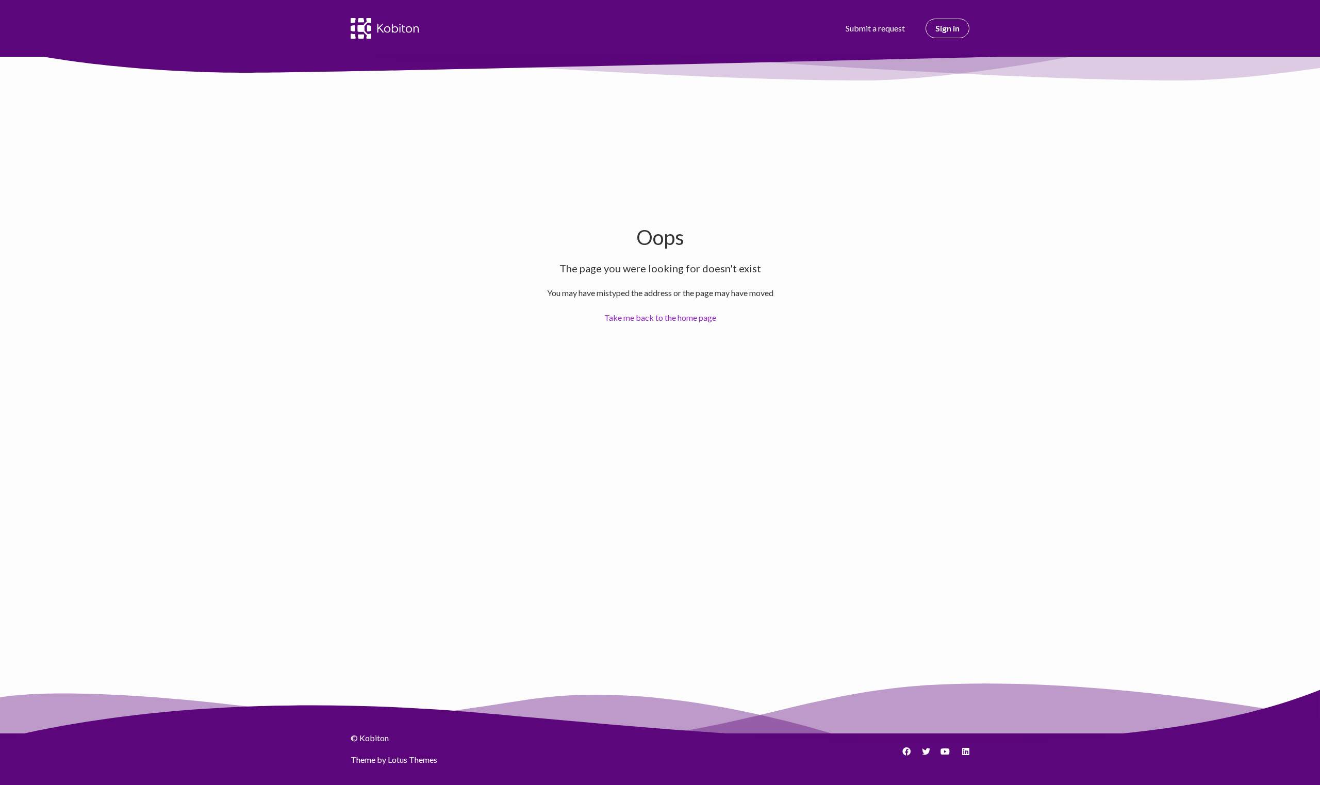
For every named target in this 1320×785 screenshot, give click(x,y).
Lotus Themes (412, 759)
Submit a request (875, 28)
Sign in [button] (947, 28)
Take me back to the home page (660, 317)
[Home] (385, 28)
